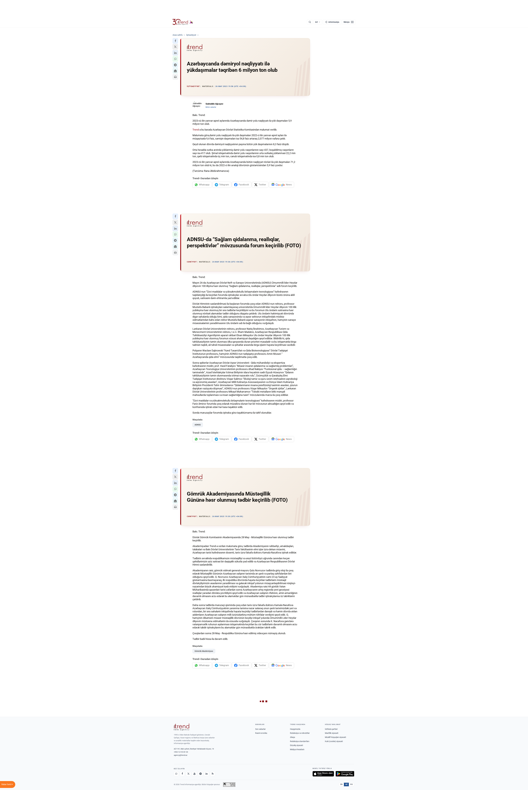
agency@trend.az (180, 755)
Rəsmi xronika (261, 733)
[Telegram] (200, 773)
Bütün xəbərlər (211, 107)
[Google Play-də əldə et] (345, 774)
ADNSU (198, 425)
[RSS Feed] (212, 773)
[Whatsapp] (176, 773)
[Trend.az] (183, 22)
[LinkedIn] (206, 773)
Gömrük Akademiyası (204, 651)
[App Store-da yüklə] (323, 774)
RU (351, 784)
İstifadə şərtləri (331, 729)
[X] (188, 773)
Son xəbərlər (260, 729)
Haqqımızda (295, 729)
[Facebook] (182, 773)
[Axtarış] (310, 22)
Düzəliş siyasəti (296, 745)
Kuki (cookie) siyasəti (334, 741)
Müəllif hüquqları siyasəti (335, 737)
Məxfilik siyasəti (331, 733)
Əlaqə (292, 737)
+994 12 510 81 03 (181, 752)
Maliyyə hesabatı (297, 749)
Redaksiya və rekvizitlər (300, 733)
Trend (196, 129)
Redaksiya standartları (299, 741)
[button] (175, 40)
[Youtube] (194, 773)
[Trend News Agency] (181, 727)
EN (341, 784)
